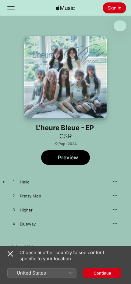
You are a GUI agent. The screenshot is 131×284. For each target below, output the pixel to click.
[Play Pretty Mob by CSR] (14, 196)
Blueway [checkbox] (28, 224)
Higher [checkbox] (26, 210)
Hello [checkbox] (25, 181)
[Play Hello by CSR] (14, 182)
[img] (65, 8)
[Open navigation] (11, 8)
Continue (102, 273)
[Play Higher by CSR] (14, 210)
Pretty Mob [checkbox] (30, 195)
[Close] (10, 254)
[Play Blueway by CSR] (14, 224)
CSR (65, 136)
